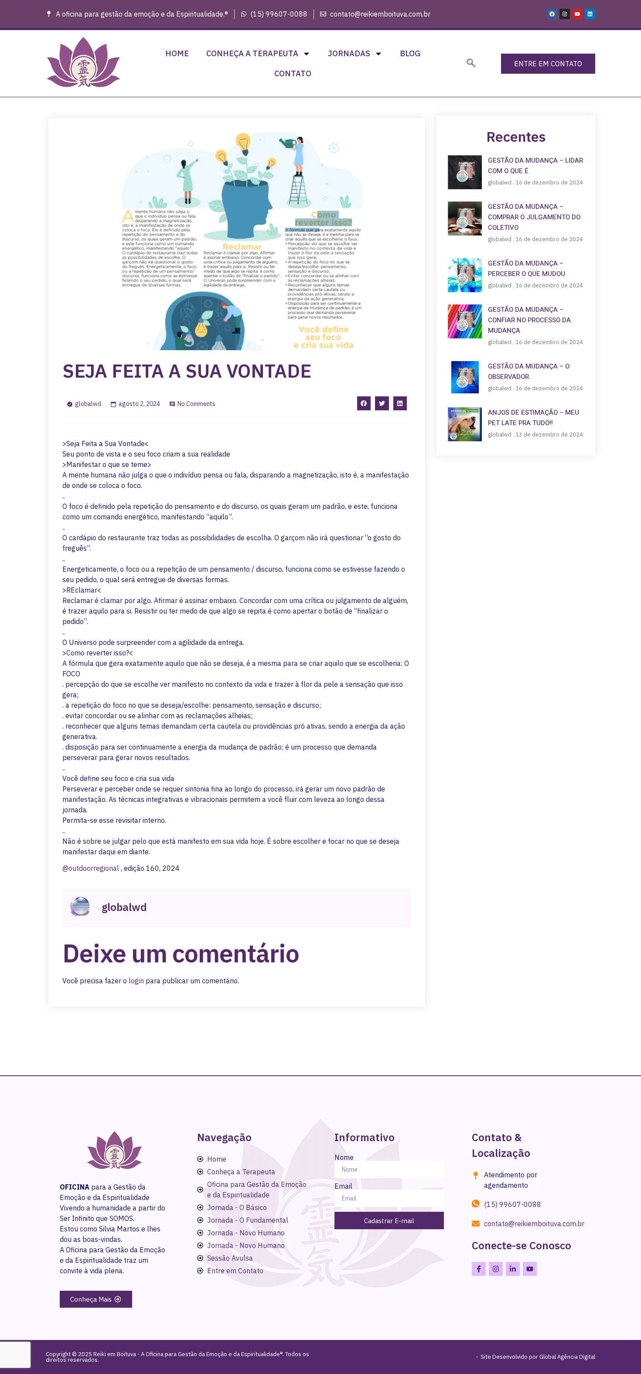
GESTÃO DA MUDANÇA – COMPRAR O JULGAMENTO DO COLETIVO (534, 217)
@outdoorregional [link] (90, 868)
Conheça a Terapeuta (252, 53)
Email (343, 1186)
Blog (410, 53)
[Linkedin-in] (513, 1269)
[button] (471, 63)
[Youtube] (577, 14)
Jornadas (349, 53)
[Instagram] (564, 14)
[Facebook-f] (479, 1269)
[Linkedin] (590, 14)
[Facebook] (552, 14)
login (136, 980)
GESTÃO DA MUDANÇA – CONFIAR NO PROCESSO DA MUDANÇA (529, 320)
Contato (292, 73)
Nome (344, 1157)
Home (177, 53)
